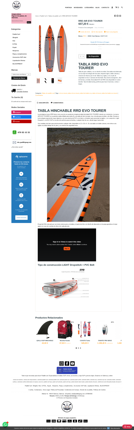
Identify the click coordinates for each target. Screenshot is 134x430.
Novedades (78, 7)
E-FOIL (15, 44)
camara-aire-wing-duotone (30, 379)
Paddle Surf (16, 34)
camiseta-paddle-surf (53, 379)
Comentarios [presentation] (58, 103)
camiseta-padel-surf (64, 379)
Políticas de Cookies (99, 390)
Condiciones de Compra (72, 390)
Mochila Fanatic (65, 340)
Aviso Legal (46, 390)
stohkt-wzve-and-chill (103, 382)
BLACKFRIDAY (17, 64)
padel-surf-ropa (67, 382)
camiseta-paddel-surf (42, 379)
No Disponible (94, 56)
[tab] (42, 103)
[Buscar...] (122, 7)
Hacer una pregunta (112, 32)
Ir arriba (31, 390)
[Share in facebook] (115, 16)
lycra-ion (41, 382)
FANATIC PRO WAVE (105, 340)
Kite (14, 41)
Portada (68, 7)
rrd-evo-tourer (63, 93)
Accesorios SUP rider (19, 57)
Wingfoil (15, 37)
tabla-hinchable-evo (86, 93)
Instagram (18, 112)
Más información (115, 428)
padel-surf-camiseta (57, 382)
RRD (84, 36)
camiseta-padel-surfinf (75, 379)
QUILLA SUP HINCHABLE (45, 340)
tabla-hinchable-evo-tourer (109, 93)
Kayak (14, 47)
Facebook (18, 117)
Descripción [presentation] (44, 103)
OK (108, 428)
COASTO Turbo (85, 340)
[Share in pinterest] (120, 16)
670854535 (89, 393)
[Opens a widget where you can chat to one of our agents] (127, 427)
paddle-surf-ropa (48, 382)
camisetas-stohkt (111, 379)
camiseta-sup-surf (101, 379)
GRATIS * (20, 89)
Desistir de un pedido (86, 390)
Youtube (17, 121)
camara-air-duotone (18, 379)
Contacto (105, 7)
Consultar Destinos (22, 91)
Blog (98, 7)
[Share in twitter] (117, 16)
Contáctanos (38, 390)
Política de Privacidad (57, 390)
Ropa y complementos (20, 54)
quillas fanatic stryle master (78, 382)
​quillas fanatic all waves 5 (115, 382)
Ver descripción (98, 32)
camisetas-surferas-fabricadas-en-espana (27, 382)
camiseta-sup (93, 379)
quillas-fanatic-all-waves (91, 382)
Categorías (89, 7)
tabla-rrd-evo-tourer (73, 93)
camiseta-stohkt (85, 379)
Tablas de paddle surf (48, 93)
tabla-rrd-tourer (96, 93)
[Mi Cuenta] (112, 7)
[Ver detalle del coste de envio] (13, 91)
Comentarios (39, 95)
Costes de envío (85, 32)
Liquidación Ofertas (19, 60)
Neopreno (16, 50)
